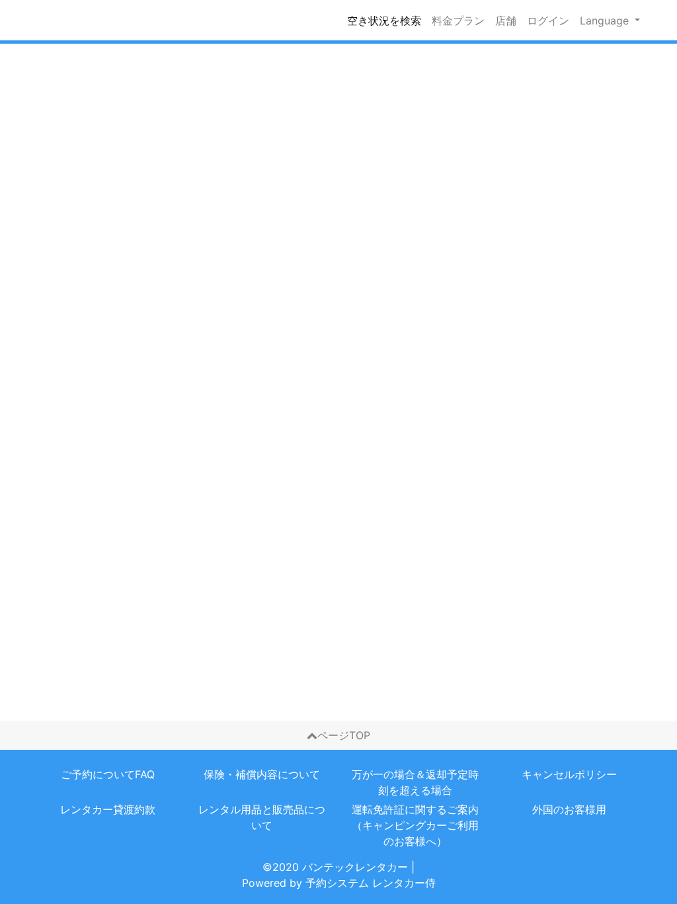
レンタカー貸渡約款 (107, 809)
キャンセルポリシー (569, 774)
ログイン (548, 20)
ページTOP (343, 735)
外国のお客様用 (569, 809)
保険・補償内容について (262, 774)
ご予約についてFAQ (108, 774)
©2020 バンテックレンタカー (335, 867)
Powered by (339, 882)
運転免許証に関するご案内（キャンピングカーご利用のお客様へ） (415, 825)
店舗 (505, 20)
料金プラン (458, 20)
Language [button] (606, 20)
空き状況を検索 (384, 20)
